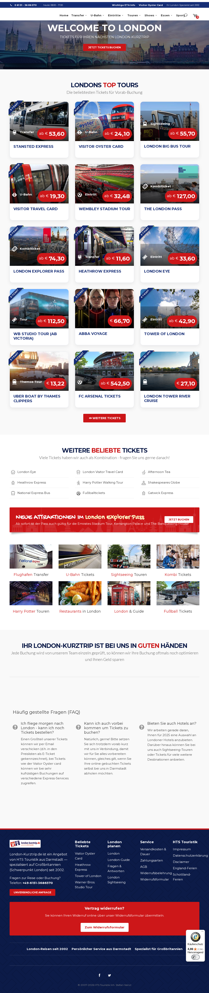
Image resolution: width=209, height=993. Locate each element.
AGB (143, 867)
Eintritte (114, 15)
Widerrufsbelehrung (156, 873)
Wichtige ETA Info (123, 5)
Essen (165, 15)
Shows (149, 15)
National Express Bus (33, 493)
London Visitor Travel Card (103, 472)
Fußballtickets (94, 493)
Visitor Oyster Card (151, 5)
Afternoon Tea (159, 472)
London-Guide (119, 860)
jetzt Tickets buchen (104, 47)
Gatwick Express (160, 493)
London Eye (26, 472)
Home (64, 15)
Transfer (77, 15)
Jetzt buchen (179, 519)
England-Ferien (185, 868)
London (114, 853)
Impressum (182, 849)
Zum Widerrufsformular (105, 927)
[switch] (195, 957)
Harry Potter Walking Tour (103, 482)
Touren (132, 15)
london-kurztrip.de (25, 15)
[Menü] (202, 932)
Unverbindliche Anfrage (32, 892)
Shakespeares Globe (164, 482)
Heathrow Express (31, 482)
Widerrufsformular (154, 879)
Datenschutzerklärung (190, 855)
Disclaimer (181, 862)
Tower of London (88, 876)
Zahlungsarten (151, 860)
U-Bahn (96, 15)
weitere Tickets (106, 418)
